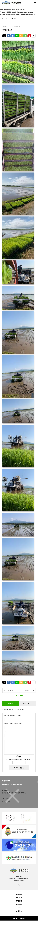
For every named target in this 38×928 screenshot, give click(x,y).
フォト (19, 908)
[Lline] (17, 35)
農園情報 (19, 894)
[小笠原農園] (17, 2)
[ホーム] (2, 18)
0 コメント (10, 703)
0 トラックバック (27, 703)
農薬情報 (19, 904)
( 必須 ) (12, 715)
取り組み (19, 898)
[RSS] (19, 885)
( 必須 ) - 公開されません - (13, 723)
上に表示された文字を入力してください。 (19, 760)
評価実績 (19, 901)
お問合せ (19, 911)
